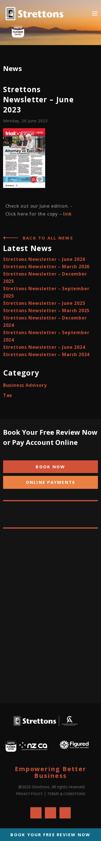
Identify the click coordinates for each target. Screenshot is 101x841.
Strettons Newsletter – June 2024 (44, 347)
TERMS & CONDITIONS (66, 793)
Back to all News (48, 238)
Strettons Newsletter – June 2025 (44, 303)
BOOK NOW (50, 466)
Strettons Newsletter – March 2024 (46, 354)
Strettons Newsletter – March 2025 (46, 310)
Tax (7, 395)
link (67, 214)
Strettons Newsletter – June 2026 (44, 259)
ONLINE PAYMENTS (50, 482)
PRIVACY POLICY (29, 793)
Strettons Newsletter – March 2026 (46, 266)
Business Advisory (25, 385)
